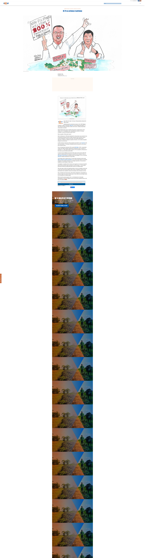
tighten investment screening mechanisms (65, 159)
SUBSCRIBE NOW (61, 205)
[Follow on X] (132, 0)
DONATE (139, 0)
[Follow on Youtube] (135, 0)
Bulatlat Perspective (66, 8)
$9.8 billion (76, 147)
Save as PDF (72, 187)
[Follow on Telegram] (136, 0)
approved (71, 125)
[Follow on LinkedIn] (133, 0)
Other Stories (79, 8)
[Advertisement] (74, 85)
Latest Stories (75, 8)
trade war (59, 156)
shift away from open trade (62, 155)
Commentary (71, 8)
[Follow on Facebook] (130, 0)
